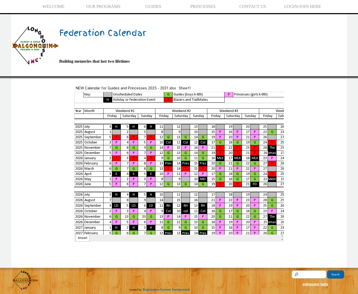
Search (336, 274)
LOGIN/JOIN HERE (302, 6)
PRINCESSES (202, 6)
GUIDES (153, 6)
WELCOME (53, 6)
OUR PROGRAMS (103, 6)
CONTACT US (252, 6)
